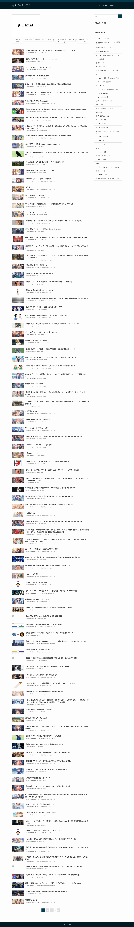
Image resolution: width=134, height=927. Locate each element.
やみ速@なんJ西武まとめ (103, 47)
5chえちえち (99, 104)
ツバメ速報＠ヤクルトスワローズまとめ (107, 178)
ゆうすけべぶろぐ (101, 123)
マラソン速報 (100, 59)
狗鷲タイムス (100, 63)
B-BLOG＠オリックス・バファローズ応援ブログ (108, 43)
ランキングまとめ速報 (102, 38)
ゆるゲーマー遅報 (101, 120)
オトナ (39, 40)
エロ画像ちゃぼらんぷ (61, 41)
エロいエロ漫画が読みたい (104, 82)
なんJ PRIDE (100, 85)
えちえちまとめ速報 (102, 137)
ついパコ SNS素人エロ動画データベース (108, 89)
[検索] (120, 1)
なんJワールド (100, 74)
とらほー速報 (100, 140)
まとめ (18, 41)
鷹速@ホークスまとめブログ (104, 108)
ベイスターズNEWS (102, 127)
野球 (29, 40)
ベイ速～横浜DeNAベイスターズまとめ (107, 167)
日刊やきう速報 (100, 66)
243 (58, 910)
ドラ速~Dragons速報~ (102, 93)
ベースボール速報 (101, 152)
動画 (51, 40)
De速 (97, 163)
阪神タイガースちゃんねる (104, 156)
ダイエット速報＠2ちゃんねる (105, 101)
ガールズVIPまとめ (101, 174)
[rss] (118, 1)
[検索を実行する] (120, 16)
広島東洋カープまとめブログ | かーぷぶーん (108, 132)
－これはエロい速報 (102, 97)
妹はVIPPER (99, 148)
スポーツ (72, 40)
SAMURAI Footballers (102, 51)
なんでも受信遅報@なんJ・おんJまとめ (107, 55)
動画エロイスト (83, 41)
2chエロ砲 (99, 112)
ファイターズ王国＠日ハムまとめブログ (107, 78)
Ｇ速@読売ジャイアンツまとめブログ (107, 70)
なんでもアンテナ (21, 5)
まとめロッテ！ (100, 144)
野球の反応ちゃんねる (102, 116)
